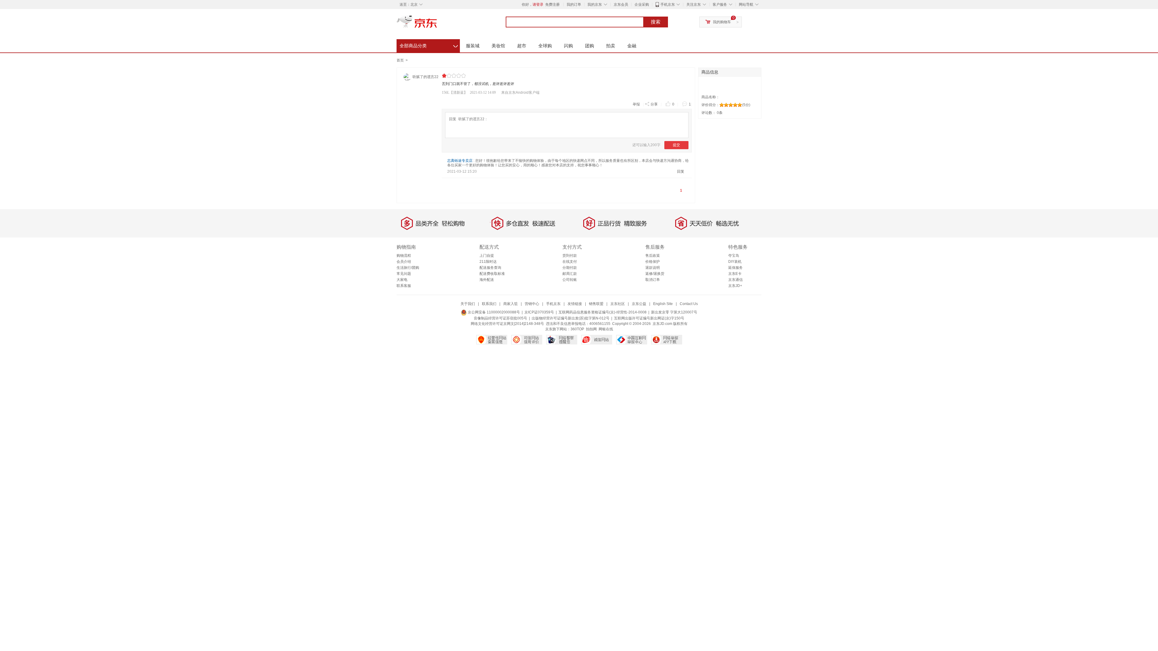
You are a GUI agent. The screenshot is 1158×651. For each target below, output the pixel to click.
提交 (676, 145)
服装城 (472, 45)
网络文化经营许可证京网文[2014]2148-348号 (507, 324)
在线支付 (569, 261)
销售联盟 (596, 304)
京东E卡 (735, 274)
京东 (437, 24)
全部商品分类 (429, 45)
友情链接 (575, 304)
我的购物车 (722, 22)
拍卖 (610, 45)
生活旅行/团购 (408, 268)
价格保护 (652, 261)
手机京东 (667, 4)
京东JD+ (735, 286)
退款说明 (652, 268)
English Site (663, 304)
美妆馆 (498, 45)
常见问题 (404, 274)
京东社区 (617, 304)
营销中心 (532, 304)
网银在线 (606, 329)
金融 (631, 45)
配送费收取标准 (492, 274)
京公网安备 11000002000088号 (493, 312)
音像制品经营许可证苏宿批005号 (500, 318)
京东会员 (621, 4)
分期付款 (569, 268)
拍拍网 (591, 329)
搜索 (655, 21)
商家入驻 (510, 304)
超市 (521, 45)
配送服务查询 (490, 268)
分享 (654, 104)
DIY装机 (735, 261)
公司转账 (569, 280)
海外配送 (486, 280)
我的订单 (574, 4)
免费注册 (552, 4)
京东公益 (639, 304)
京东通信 (735, 280)
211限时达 (488, 261)
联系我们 (489, 304)
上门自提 (486, 255)
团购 (589, 45)
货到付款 (569, 255)
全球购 (545, 45)
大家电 (402, 280)
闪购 (568, 45)
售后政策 (652, 255)
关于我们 (467, 304)
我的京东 (594, 4)
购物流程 (404, 255)
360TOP (577, 329)
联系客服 (404, 286)
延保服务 (735, 268)
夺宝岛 (733, 255)
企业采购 (641, 4)
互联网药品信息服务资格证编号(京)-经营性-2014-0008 (602, 312)
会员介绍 (404, 261)
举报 (636, 104)
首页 (400, 60)
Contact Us (689, 304)
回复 (680, 171)
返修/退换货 (654, 274)
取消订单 (652, 280)
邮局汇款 (569, 274)
